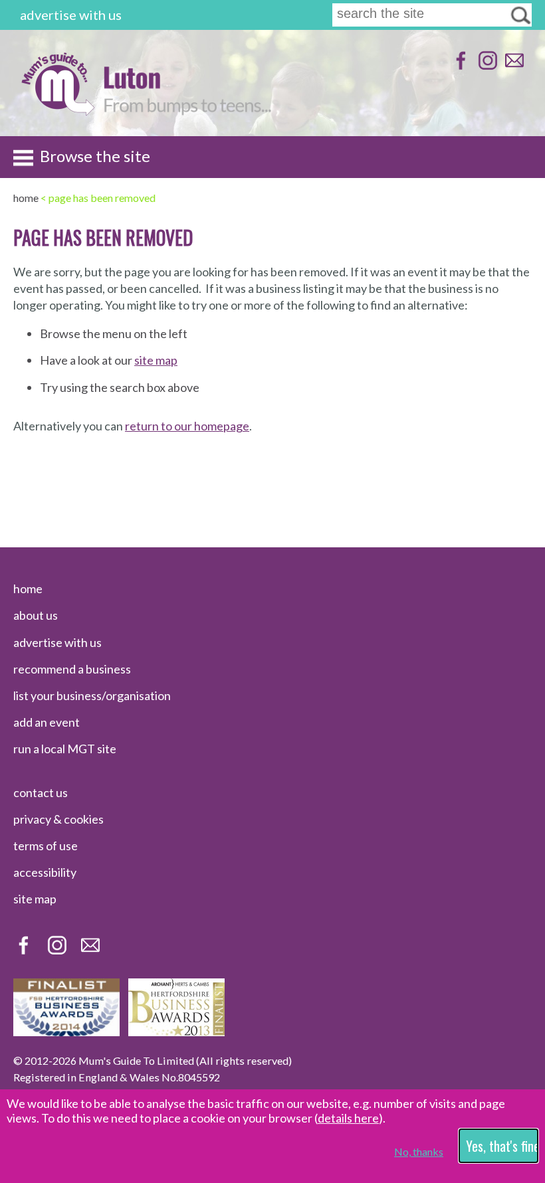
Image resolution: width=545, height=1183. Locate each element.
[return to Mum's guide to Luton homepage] (57, 112)
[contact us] (512, 66)
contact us (40, 792)
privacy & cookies (58, 819)
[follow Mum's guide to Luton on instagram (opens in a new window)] (486, 66)
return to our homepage (187, 425)
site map (155, 360)
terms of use (45, 845)
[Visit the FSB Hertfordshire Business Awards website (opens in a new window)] (66, 1031)
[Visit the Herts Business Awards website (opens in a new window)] (176, 1031)
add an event (46, 722)
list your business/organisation (92, 695)
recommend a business (72, 669)
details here (348, 1118)
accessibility (44, 872)
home (28, 588)
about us (35, 615)
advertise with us (71, 15)
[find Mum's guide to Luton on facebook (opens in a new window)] (459, 66)
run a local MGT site (64, 748)
